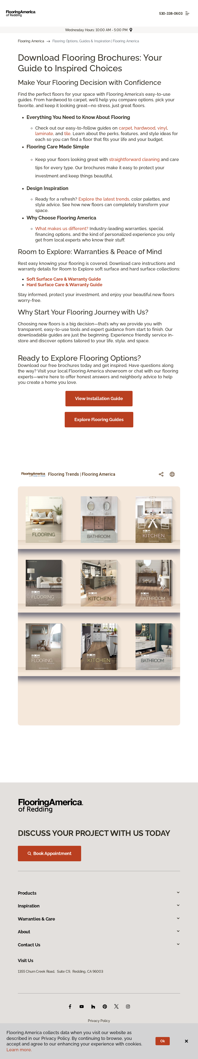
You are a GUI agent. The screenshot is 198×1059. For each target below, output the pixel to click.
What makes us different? (62, 228)
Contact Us (29, 944)
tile (67, 133)
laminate (44, 133)
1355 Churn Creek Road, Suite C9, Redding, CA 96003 (60, 971)
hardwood (144, 128)
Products (27, 893)
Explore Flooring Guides (99, 419)
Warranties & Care (36, 918)
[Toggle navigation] (187, 13)
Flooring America (31, 41)
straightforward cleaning (134, 159)
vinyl (162, 128)
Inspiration (29, 905)
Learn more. (19, 1049)
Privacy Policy (99, 1021)
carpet (125, 128)
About (24, 931)
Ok (162, 1041)
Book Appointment (52, 853)
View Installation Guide (99, 398)
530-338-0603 (171, 13)
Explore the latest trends (103, 199)
